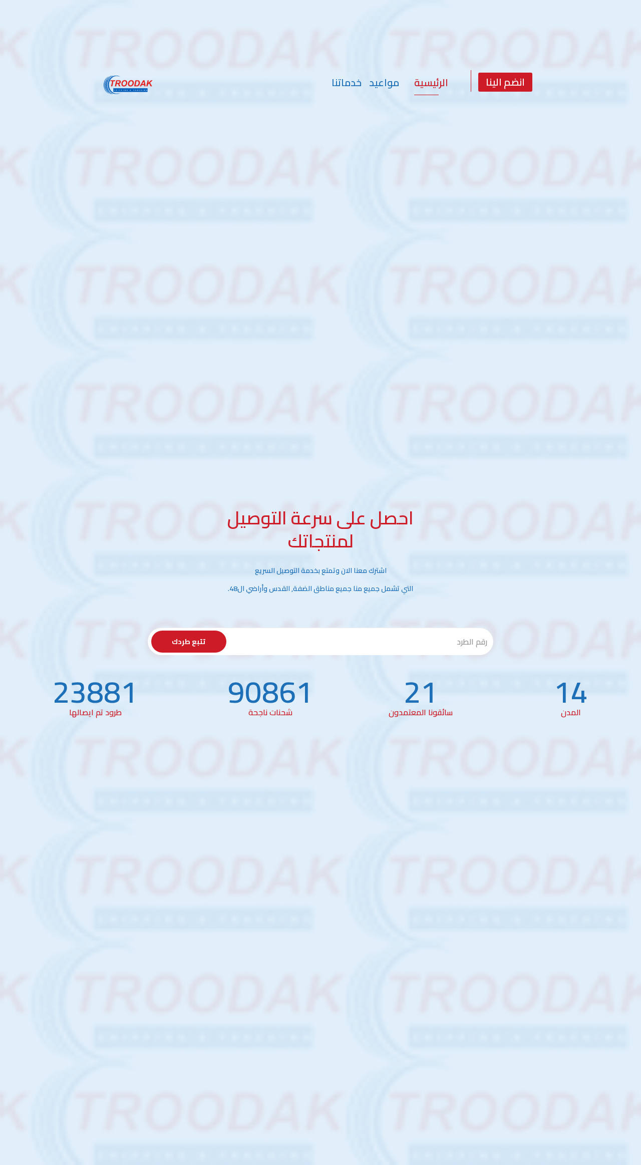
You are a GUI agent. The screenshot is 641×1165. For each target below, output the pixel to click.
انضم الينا (505, 82)
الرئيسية (431, 82)
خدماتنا (347, 82)
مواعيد (384, 82)
